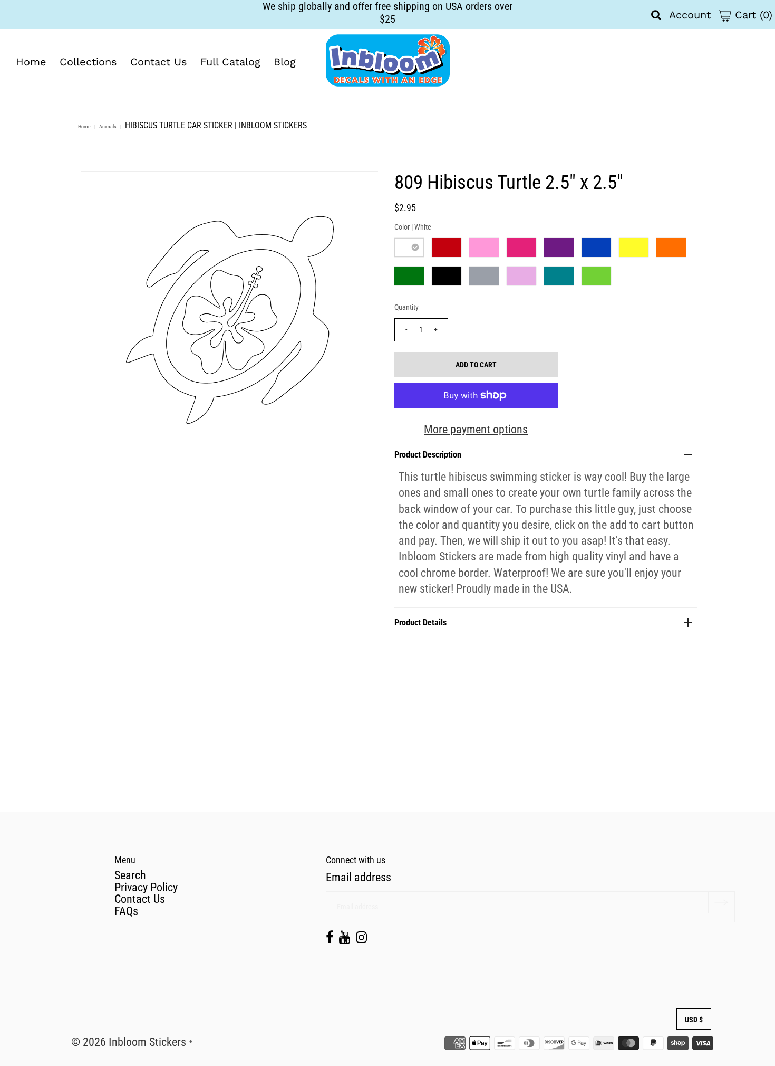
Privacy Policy (146, 887)
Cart (751, 14)
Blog (285, 61)
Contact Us (158, 61)
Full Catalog (230, 61)
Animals (108, 126)
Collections (88, 61)
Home (31, 61)
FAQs (126, 911)
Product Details (420, 622)
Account (690, 14)
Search (130, 875)
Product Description (427, 455)
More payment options (476, 429)
